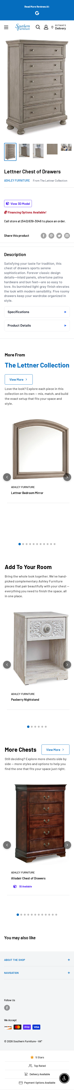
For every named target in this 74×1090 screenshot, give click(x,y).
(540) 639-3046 (31, 221)
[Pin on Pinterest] (51, 235)
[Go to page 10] (51, 544)
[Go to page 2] (23, 544)
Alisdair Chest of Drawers (28, 878)
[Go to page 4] (30, 544)
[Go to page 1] (19, 544)
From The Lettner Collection (50, 180)
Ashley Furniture (17, 180)
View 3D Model (20, 203)
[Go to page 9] (48, 544)
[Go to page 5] (34, 544)
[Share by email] (67, 235)
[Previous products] (7, 477)
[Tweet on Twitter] (59, 235)
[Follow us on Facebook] (7, 1008)
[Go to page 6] (37, 544)
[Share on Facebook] (43, 235)
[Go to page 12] (56, 915)
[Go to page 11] (55, 544)
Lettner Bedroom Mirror (27, 493)
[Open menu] (6, 27)
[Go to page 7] (41, 544)
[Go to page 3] (27, 544)
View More (16, 379)
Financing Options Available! (26, 212)
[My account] (46, 27)
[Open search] (38, 27)
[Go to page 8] (44, 544)
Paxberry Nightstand (25, 699)
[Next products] (67, 477)
